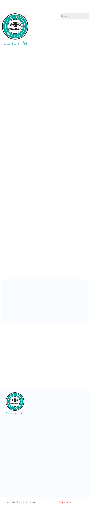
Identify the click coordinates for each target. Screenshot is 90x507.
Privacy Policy (65, 502)
